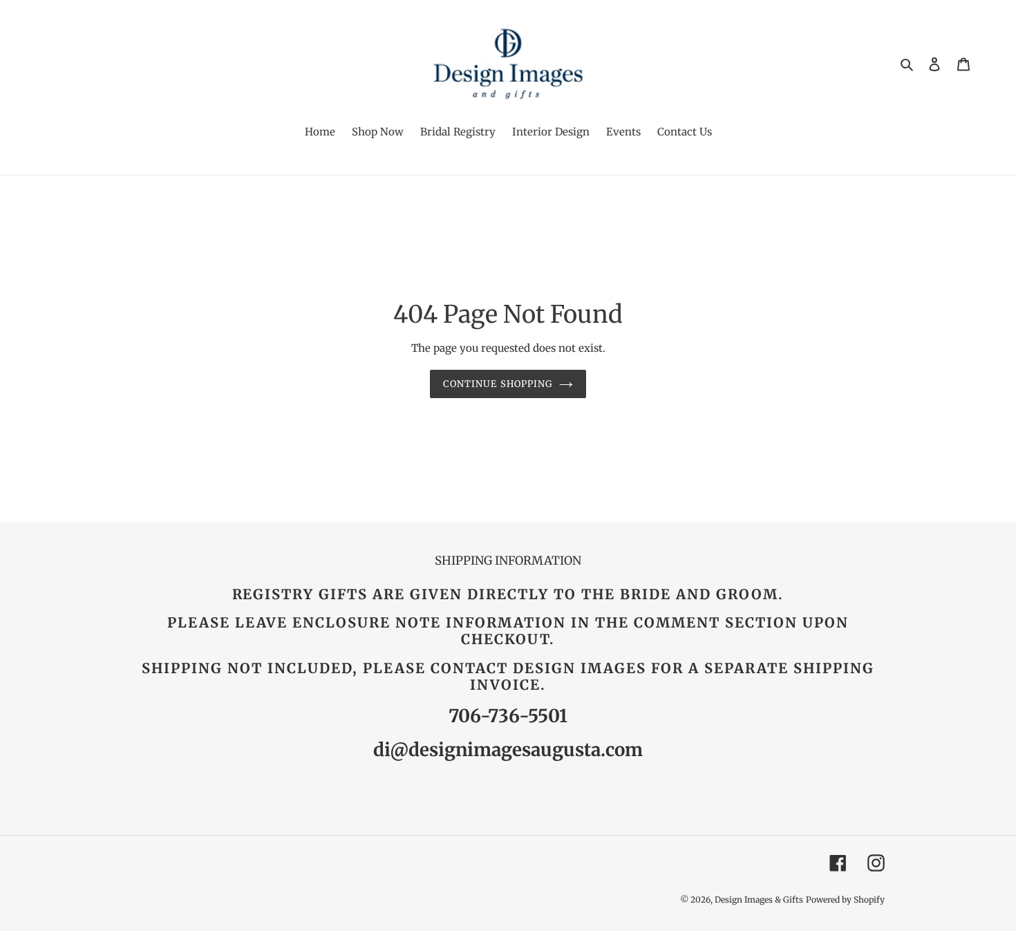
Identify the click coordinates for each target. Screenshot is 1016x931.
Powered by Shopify (845, 899)
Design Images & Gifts (759, 899)
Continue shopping (497, 384)
